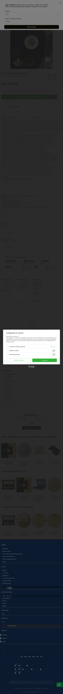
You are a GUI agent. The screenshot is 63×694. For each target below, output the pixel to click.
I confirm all (44, 360)
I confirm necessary (18, 360)
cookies (24, 337)
